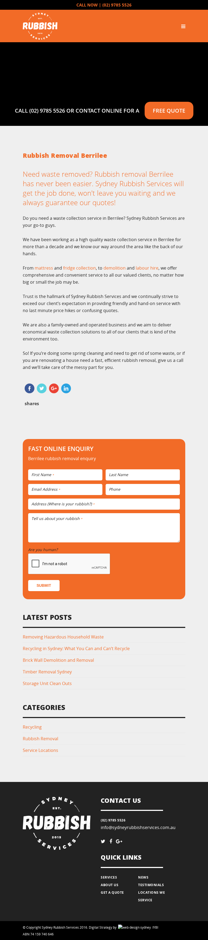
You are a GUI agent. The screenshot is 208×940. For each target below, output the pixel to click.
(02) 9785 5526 (117, 5)
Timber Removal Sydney (47, 672)
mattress (44, 268)
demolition (114, 268)
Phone (114, 489)
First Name (42, 475)
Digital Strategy (100, 927)
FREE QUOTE (169, 110)
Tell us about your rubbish (56, 518)
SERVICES (109, 877)
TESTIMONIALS (151, 885)
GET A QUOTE (112, 892)
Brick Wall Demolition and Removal (58, 660)
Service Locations (40, 750)
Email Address (45, 489)
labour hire (147, 268)
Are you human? (44, 549)
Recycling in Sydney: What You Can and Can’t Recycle (76, 648)
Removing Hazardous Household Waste (63, 637)
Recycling (32, 727)
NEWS (143, 877)
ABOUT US (109, 885)
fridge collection (79, 268)
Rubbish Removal (40, 739)
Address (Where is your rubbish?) (63, 504)
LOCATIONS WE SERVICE (151, 896)
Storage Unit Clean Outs (47, 683)
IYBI (125, 927)
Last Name (118, 475)
